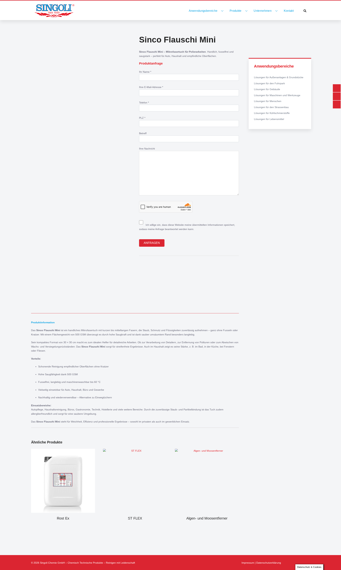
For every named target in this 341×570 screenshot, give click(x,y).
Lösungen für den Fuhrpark (269, 83)
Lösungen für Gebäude (267, 89)
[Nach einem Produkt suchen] (305, 10)
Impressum (248, 562)
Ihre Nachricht (147, 148)
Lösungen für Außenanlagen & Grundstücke (278, 77)
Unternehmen (263, 10)
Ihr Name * (145, 71)
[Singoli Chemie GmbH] (54, 10)
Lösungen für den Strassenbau (271, 107)
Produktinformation (43, 322)
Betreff (143, 133)
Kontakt (289, 10)
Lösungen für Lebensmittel (269, 119)
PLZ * (142, 117)
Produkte (236, 10)
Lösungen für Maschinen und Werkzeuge (277, 95)
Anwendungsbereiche (203, 10)
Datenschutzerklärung (268, 562)
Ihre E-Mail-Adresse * (151, 87)
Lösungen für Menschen (267, 101)
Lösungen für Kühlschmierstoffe (272, 113)
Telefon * (144, 102)
